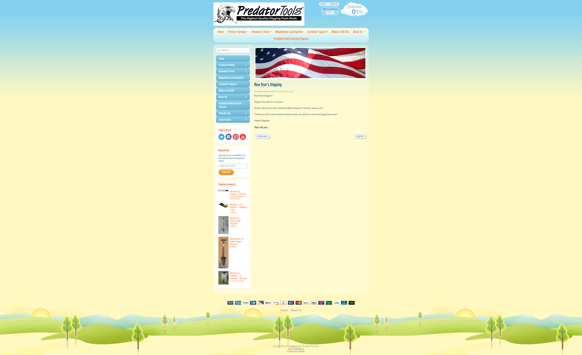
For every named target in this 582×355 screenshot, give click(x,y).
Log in (323, 4)
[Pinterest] (236, 137)
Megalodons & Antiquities (289, 32)
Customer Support (317, 32)
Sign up (334, 4)
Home (221, 32)
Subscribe (226, 172)
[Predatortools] (258, 23)
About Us (357, 32)
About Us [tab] (223, 97)
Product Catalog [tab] (227, 65)
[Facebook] (229, 137)
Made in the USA (340, 32)
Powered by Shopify (296, 351)
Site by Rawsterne (296, 349)
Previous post (262, 136)
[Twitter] (221, 137)
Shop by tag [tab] (224, 113)
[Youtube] (243, 137)
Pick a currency (330, 9)
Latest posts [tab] (225, 119)
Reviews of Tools (260, 32)
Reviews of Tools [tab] (227, 71)
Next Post (360, 136)
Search (284, 310)
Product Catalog (237, 32)
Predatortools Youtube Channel (291, 39)
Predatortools (294, 346)
